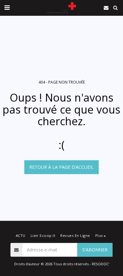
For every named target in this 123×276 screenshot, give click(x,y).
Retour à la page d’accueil (61, 167)
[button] (7, 7)
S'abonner (95, 250)
